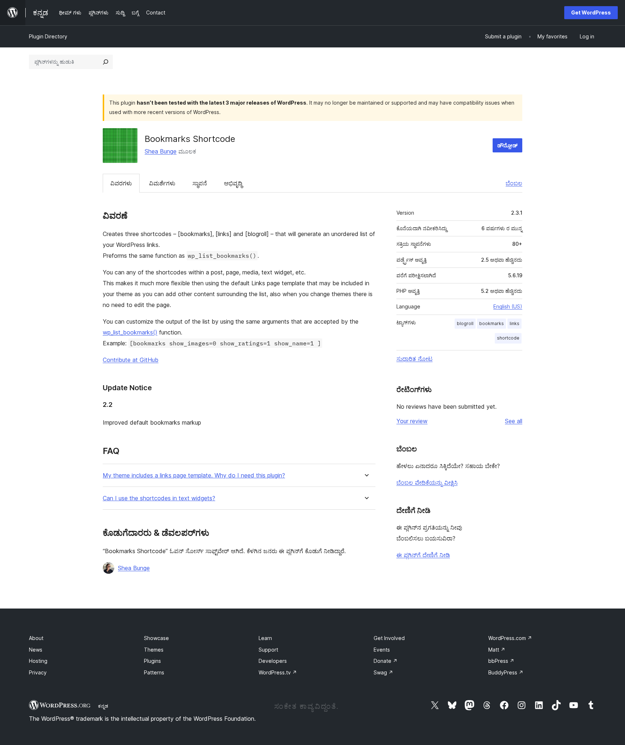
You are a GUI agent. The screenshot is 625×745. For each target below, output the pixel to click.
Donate (385, 661)
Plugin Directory (48, 36)
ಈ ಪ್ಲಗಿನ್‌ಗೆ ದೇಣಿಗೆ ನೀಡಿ (423, 555)
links (514, 323)
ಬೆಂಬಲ (514, 183)
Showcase (156, 638)
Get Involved (389, 638)
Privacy (38, 672)
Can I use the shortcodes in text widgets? (159, 498)
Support (268, 650)
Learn (265, 638)
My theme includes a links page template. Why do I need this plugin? (194, 475)
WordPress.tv (278, 672)
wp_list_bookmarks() (130, 332)
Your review (412, 421)
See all (513, 421)
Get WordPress (591, 12)
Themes (153, 650)
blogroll (465, 323)
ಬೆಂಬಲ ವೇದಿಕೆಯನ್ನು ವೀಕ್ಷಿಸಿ (427, 482)
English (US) (507, 306)
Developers (273, 661)
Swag (383, 672)
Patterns (154, 672)
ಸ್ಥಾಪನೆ (199, 183)
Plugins (152, 661)
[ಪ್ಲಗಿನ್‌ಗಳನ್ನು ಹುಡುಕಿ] (105, 62)
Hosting (38, 661)
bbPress (501, 661)
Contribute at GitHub (130, 359)
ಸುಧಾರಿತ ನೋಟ (414, 358)
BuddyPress (505, 672)
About (36, 638)
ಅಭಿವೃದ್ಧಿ (233, 183)
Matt (496, 650)
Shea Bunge (161, 151)
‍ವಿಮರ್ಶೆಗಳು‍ (162, 183)
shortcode (508, 338)
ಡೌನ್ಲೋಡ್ (507, 145)
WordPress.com (510, 638)
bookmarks (491, 323)
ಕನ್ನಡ (103, 706)
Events (382, 650)
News (35, 650)
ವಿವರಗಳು (121, 183)
